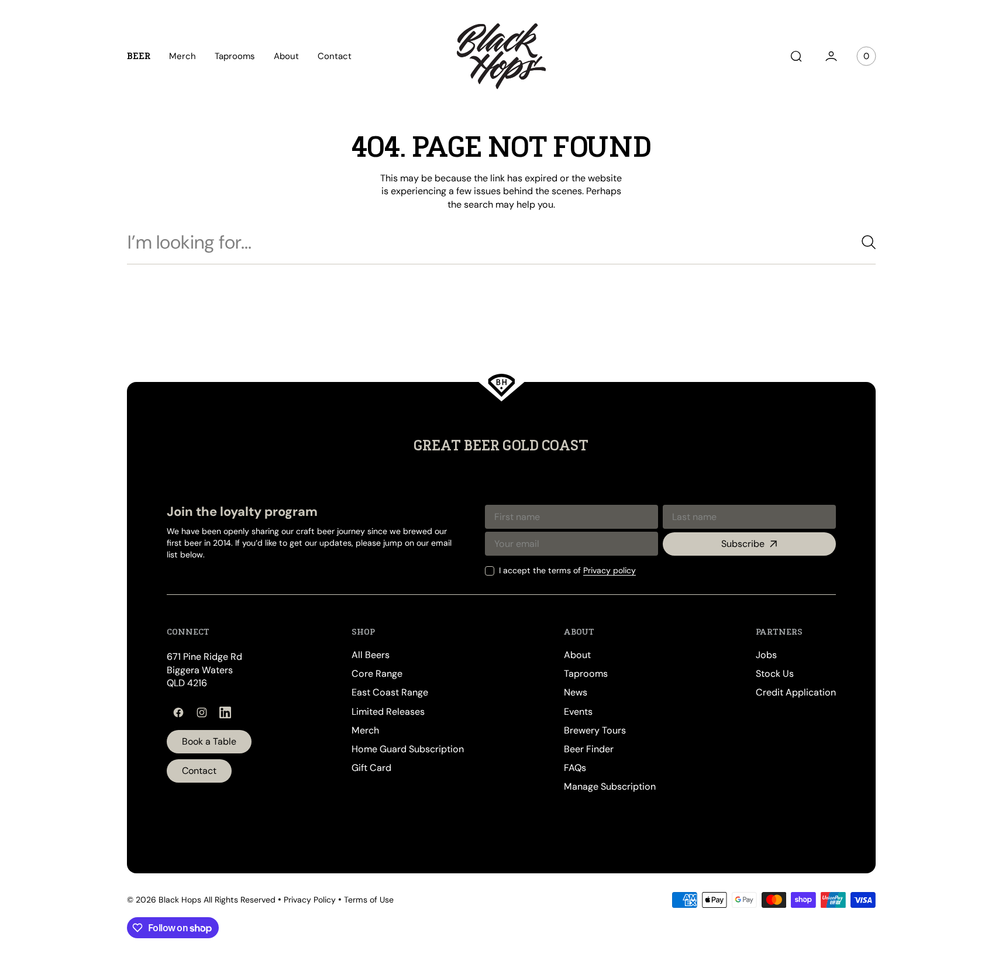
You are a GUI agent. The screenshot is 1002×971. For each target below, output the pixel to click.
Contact (199, 771)
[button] (796, 56)
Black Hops (180, 899)
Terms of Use (369, 899)
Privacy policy (609, 570)
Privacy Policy (310, 899)
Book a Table (209, 741)
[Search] (864, 242)
